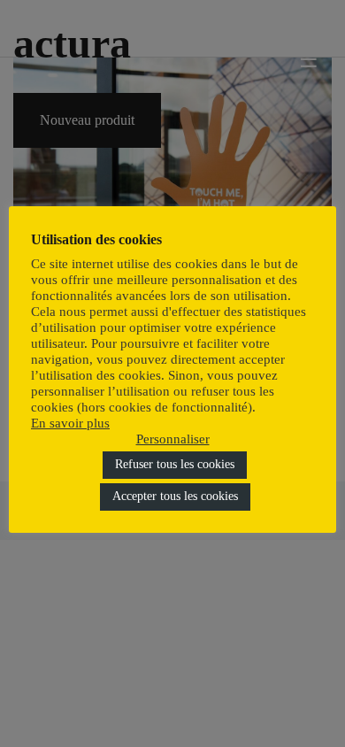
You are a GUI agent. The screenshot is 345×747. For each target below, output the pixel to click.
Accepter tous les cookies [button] (175, 496)
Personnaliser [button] (173, 439)
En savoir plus (70, 423)
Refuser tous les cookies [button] (174, 464)
